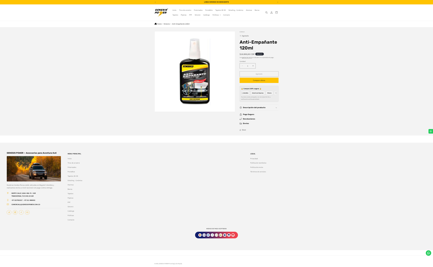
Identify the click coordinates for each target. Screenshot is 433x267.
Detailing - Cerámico (75, 180)
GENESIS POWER (164, 263)
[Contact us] (428, 253)
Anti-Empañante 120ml (181, 24)
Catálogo (71, 211)
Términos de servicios (258, 172)
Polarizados (72, 167)
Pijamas (70, 198)
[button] (216, 15)
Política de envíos (256, 167)
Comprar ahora (259, 80)
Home (159, 24)
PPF (69, 202)
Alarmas (71, 185)
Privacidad (254, 159)
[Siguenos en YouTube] (27, 212)
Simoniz (167, 24)
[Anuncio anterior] (155, 2)
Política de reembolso (258, 163)
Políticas (71, 215)
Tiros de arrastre (74, 163)
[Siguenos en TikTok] (21, 212)
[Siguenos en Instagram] (15, 212)
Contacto (71, 220)
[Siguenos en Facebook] (9, 212)
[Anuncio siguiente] (277, 2)
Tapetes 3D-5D (73, 176)
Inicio (70, 159)
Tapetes (70, 194)
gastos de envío (247, 57)
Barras (70, 189)
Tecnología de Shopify (175, 263)
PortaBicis (71, 172)
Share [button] (244, 130)
